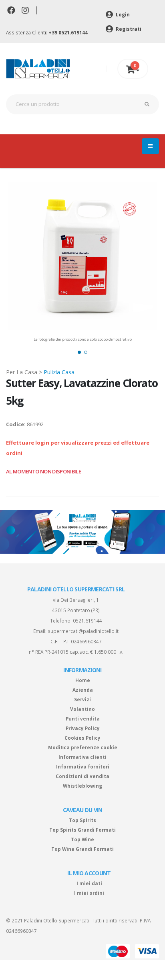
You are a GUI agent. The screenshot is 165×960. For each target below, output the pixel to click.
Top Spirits (82, 820)
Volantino (82, 709)
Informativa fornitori (82, 766)
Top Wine (82, 839)
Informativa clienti (82, 757)
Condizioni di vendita (82, 776)
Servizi (82, 699)
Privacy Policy (83, 728)
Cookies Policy (82, 737)
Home (82, 680)
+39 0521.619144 (68, 32)
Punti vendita (83, 718)
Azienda (82, 690)
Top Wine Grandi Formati (82, 849)
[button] (79, 352)
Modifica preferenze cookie (82, 747)
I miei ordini (89, 893)
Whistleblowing (82, 785)
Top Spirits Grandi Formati (82, 829)
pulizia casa (59, 372)
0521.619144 (87, 620)
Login (122, 14)
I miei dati (89, 883)
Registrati (128, 29)
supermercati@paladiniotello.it (83, 631)
